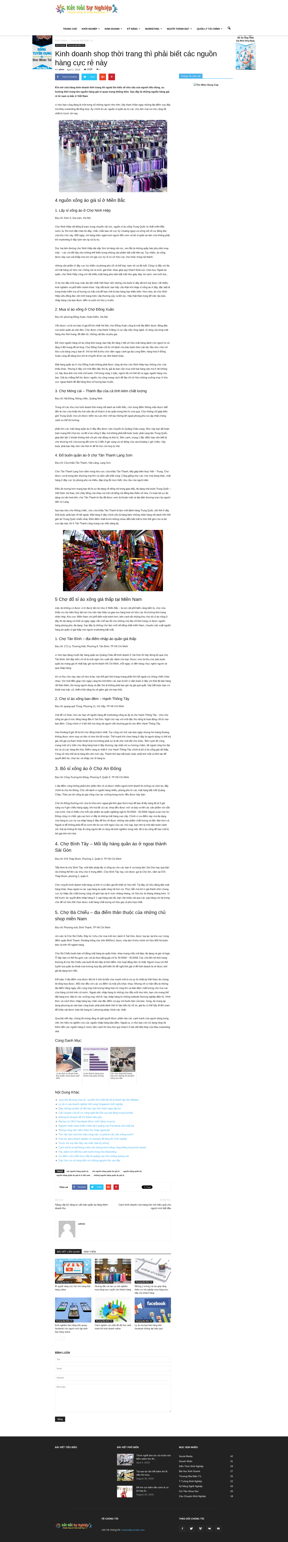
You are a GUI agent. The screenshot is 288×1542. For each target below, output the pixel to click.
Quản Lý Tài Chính (208, 28)
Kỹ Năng (132, 28)
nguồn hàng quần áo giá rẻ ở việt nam (73, 1175)
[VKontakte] (209, 1528)
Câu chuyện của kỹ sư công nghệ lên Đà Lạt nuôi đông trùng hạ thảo (95, 1112)
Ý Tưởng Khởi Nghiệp (190, 1481)
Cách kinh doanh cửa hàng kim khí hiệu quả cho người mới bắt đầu (144, 1206)
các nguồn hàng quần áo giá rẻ (106, 1171)
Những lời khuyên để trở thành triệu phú (80, 1117)
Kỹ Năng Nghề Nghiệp (190, 1486)
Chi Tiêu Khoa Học (189, 1491)
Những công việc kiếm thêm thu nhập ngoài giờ (84, 1130)
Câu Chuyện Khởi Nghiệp (192, 1496)
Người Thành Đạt (178, 28)
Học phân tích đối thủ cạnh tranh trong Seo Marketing (87, 1151)
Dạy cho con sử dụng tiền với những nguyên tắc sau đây (89, 1160)
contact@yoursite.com (133, 1530)
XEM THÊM (90, 1251)
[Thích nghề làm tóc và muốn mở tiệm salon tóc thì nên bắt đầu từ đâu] (125, 1459)
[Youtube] (218, 1528)
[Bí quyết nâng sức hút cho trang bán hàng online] (73, 1271)
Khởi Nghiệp (89, 28)
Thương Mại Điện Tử (76, 45)
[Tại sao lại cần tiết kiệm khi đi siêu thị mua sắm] (125, 1475)
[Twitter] (191, 1528)
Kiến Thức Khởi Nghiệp (191, 1466)
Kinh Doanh (112, 28)
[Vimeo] (200, 1528)
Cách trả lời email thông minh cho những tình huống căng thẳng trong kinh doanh (102, 1147)
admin (61, 69)
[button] (229, 28)
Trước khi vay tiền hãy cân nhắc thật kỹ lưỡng (83, 1143)
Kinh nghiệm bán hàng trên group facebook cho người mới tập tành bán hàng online (71, 1328)
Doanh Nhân (185, 1461)
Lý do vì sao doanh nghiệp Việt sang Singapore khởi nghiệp (90, 1104)
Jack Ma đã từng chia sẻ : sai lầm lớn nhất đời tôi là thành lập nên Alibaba (98, 1099)
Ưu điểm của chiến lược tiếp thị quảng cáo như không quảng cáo (93, 1156)
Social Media (185, 1456)
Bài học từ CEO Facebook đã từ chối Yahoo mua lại (86, 1121)
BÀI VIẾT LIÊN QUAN (68, 1251)
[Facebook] (182, 1528)
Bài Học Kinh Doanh (189, 1471)
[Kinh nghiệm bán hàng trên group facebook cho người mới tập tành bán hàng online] (73, 1310)
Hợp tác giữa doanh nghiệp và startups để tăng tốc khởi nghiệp (92, 1138)
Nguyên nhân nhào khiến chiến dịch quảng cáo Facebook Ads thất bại (96, 1125)
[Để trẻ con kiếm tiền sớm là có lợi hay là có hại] (124, 1491)
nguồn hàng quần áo (132, 1171)
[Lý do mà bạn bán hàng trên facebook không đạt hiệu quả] (153, 1310)
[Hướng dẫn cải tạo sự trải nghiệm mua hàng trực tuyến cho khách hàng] (113, 1271)
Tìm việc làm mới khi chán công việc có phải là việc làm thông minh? (96, 1134)
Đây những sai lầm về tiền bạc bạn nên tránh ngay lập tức (89, 1108)
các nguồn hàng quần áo (77, 1171)
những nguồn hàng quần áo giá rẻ (109, 1175)
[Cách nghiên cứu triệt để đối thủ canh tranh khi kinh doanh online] (113, 1310)
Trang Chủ (70, 28)
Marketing (152, 28)
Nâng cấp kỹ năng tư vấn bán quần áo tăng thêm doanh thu (81, 1206)
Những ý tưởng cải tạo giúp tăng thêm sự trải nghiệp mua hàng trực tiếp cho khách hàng (151, 1289)
